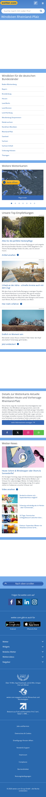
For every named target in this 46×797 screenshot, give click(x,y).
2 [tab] (15, 203)
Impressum (23, 755)
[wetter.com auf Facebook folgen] (11, 602)
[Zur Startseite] (10, 3)
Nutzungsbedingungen (23, 776)
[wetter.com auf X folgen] (19, 603)
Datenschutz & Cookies (23, 733)
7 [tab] (34, 203)
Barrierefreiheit (23, 769)
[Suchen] (40, 10)
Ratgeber (6, 662)
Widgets (6, 646)
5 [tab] (27, 203)
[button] (23, 641)
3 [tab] (19, 203)
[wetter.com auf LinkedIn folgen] (27, 602)
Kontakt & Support (23, 748)
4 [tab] (23, 203)
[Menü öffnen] (42, 3)
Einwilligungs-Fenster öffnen (23, 740)
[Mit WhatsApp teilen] (39, 432)
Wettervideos (8, 657)
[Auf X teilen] (18, 432)
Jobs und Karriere (23, 726)
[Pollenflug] (36, 3)
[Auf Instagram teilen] (28, 432)
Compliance (23, 762)
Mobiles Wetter (9, 651)
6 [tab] (30, 203)
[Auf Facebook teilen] (7, 432)
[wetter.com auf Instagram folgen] (34, 602)
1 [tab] (11, 203)
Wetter (5, 641)
